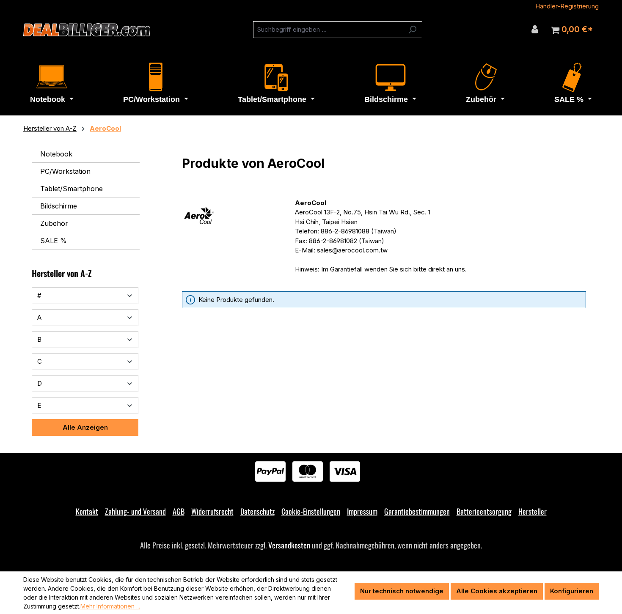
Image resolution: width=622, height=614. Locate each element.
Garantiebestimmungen (417, 511)
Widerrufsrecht (212, 511)
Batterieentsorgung (484, 511)
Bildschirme (58, 206)
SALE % (53, 240)
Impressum (362, 511)
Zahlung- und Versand (135, 511)
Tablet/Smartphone (71, 188)
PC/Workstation (65, 171)
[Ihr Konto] (535, 29)
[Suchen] (412, 29)
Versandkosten (289, 545)
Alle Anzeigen (85, 427)
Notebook (56, 154)
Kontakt (87, 511)
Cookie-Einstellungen (310, 511)
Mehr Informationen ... (110, 606)
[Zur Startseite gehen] (86, 30)
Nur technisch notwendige (401, 591)
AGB (178, 511)
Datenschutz (257, 511)
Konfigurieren (571, 591)
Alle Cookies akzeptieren (496, 591)
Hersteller (532, 511)
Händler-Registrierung (567, 6)
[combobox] (328, 29)
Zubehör (54, 223)
